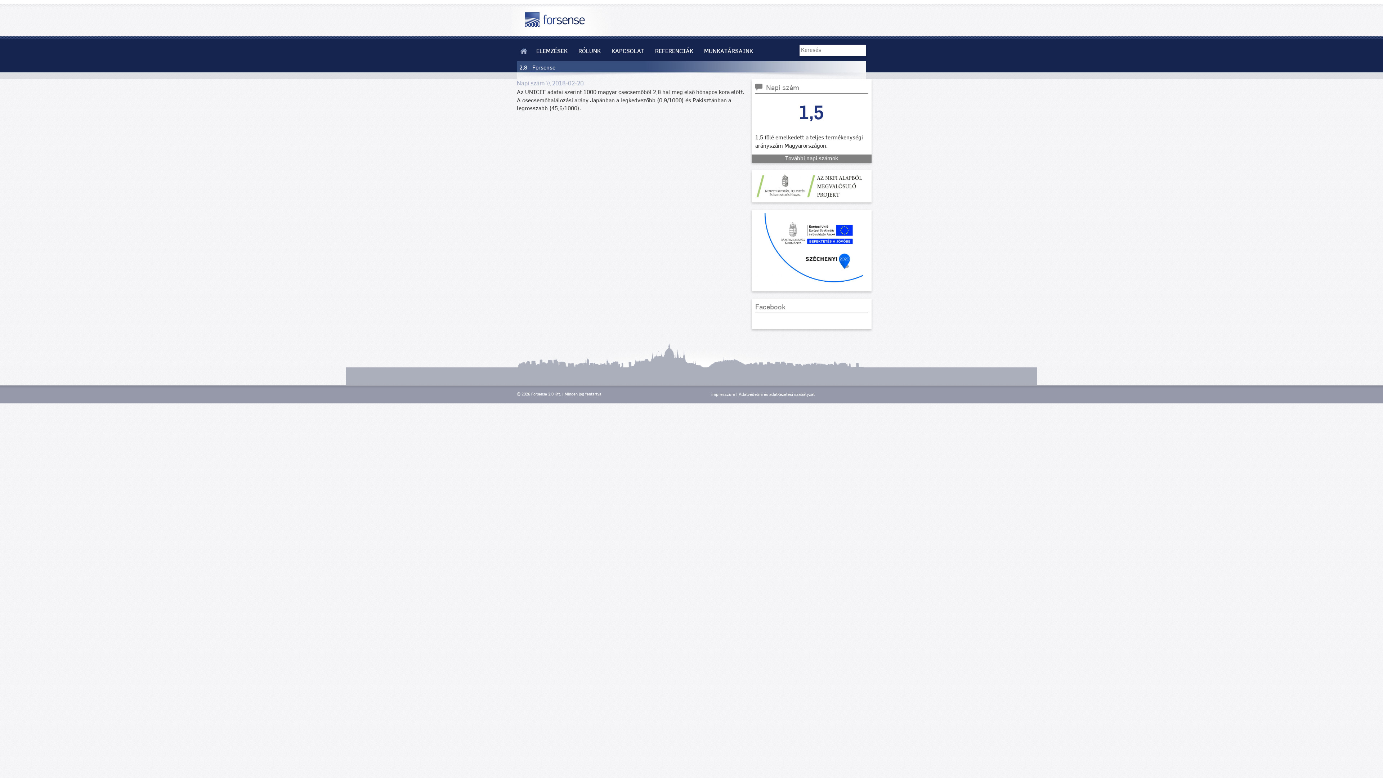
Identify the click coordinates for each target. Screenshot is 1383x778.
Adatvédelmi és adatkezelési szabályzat (777, 394)
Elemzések (552, 51)
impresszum (723, 394)
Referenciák (674, 51)
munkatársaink (728, 51)
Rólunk (589, 51)
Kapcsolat (628, 51)
